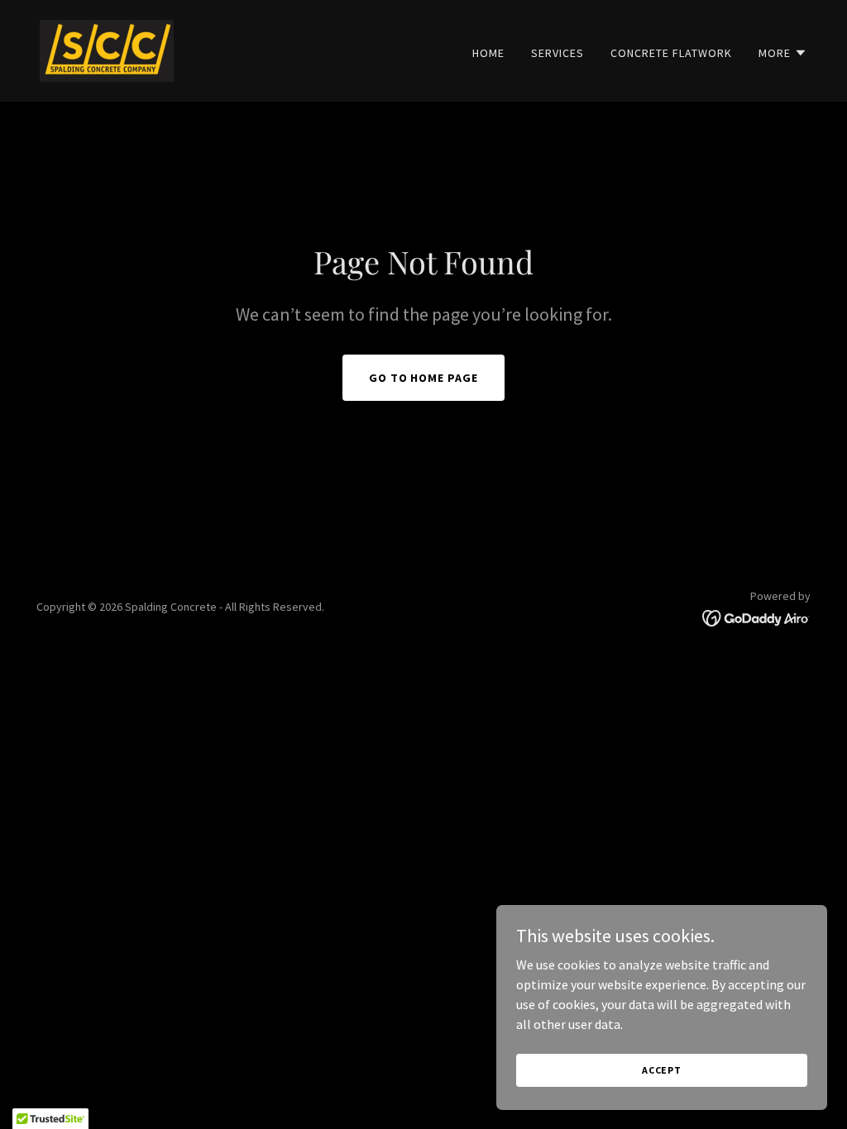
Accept (662, 1070)
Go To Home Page (424, 377)
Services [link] (557, 52)
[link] (107, 48)
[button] (782, 53)
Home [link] (488, 52)
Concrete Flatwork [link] (671, 52)
